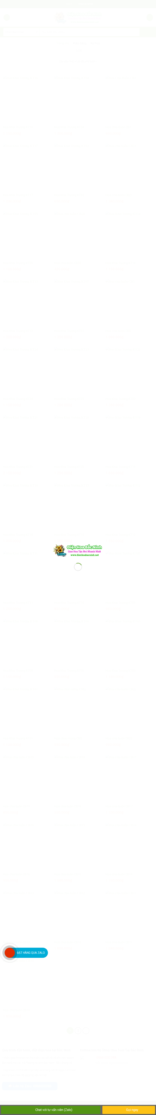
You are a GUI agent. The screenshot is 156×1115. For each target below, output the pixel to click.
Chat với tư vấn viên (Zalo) (53, 1110)
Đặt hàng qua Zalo (31, 952)
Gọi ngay (131, 1110)
